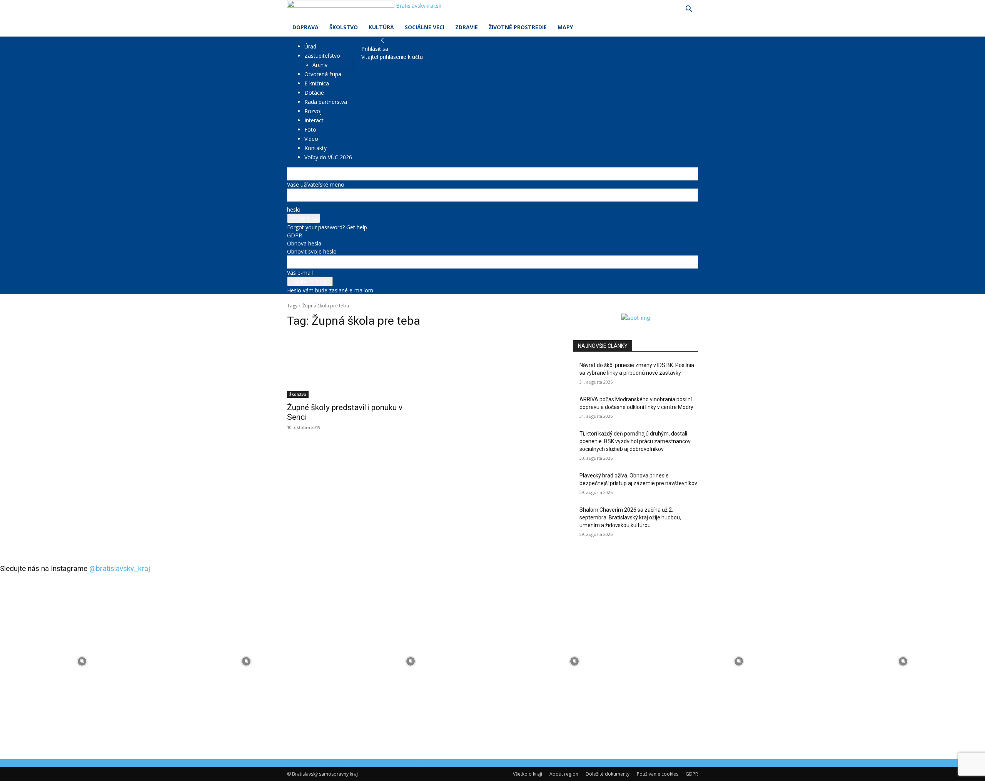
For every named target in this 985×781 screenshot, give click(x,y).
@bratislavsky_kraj (119, 568)
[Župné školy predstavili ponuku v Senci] (349, 366)
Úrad (310, 46)
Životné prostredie (518, 27)
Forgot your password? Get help (327, 227)
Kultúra (381, 27)
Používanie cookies (657, 774)
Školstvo (343, 27)
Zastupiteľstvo (322, 55)
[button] (688, 9)
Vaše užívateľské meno (315, 184)
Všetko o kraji (527, 774)
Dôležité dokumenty (607, 774)
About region (563, 774)
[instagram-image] (82, 661)
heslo (294, 209)
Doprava (305, 27)
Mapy (565, 27)
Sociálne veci (424, 27)
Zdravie (466, 27)
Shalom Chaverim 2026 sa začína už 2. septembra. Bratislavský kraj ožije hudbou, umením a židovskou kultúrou (630, 517)
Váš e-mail (300, 272)
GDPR (294, 235)
